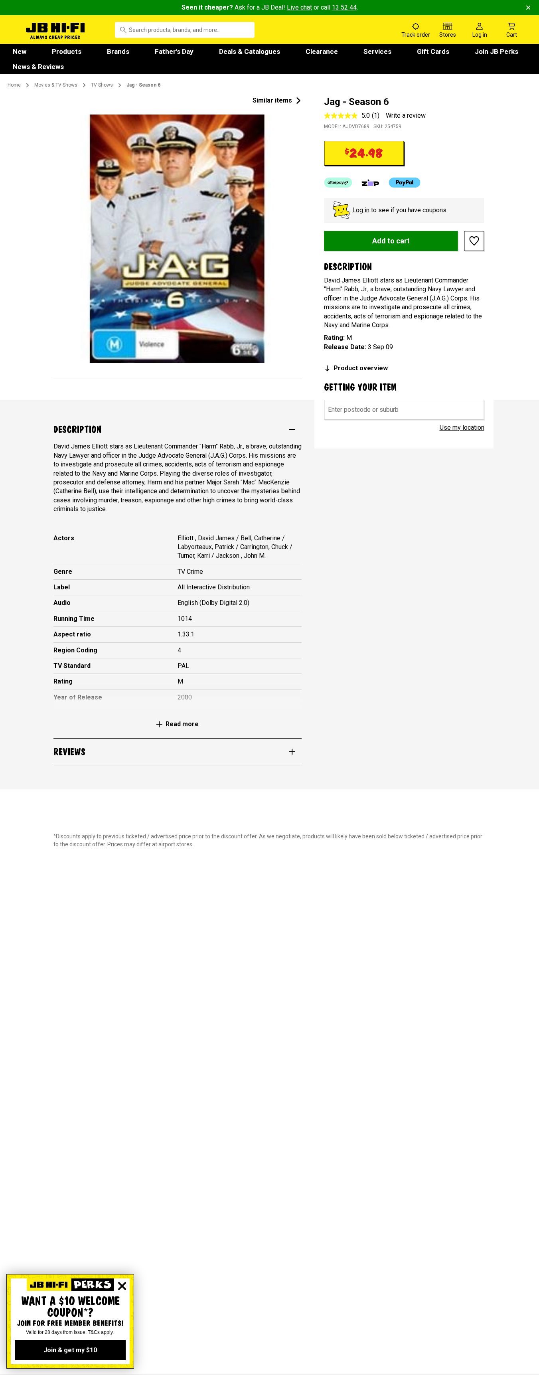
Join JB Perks (496, 51)
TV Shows (102, 85)
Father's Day (174, 51)
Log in (360, 210)
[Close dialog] (122, 1286)
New (19, 51)
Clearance (322, 51)
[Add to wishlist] (474, 241)
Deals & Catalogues (249, 51)
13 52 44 (344, 7)
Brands (118, 51)
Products (66, 51)
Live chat (299, 7)
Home (14, 85)
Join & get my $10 (70, 1350)
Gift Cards (433, 51)
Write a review (406, 115)
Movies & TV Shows (55, 85)
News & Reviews (38, 67)
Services (377, 51)
